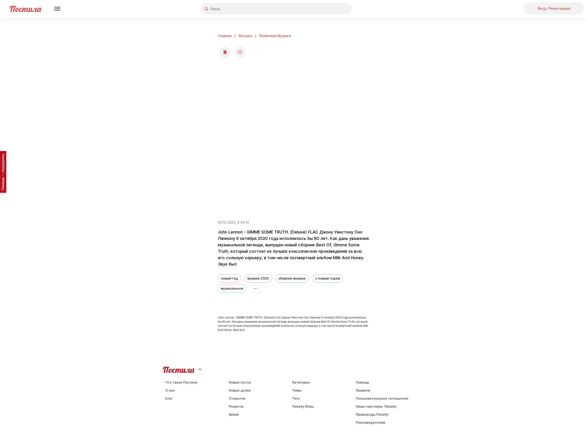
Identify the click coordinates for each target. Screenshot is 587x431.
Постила (25, 9)
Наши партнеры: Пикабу (376, 406)
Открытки (237, 398)
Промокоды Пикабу (372, 414)
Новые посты (240, 382)
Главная (225, 36)
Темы (296, 390)
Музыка (245, 36)
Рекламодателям (370, 422)
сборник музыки (292, 278)
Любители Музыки (275, 36)
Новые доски (240, 390)
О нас (170, 390)
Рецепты (236, 406)
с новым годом (327, 278)
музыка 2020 (258, 278)
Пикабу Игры (303, 406)
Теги (296, 398)
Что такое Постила (181, 382)
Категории (301, 382)
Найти (331, 9)
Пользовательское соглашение (382, 398)
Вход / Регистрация (554, 8)
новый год (229, 278)
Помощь (362, 382)
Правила (363, 390)
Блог (169, 398)
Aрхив (233, 414)
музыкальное (232, 288)
